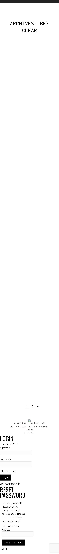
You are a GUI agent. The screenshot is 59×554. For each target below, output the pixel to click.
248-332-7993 (29, 433)
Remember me (9, 471)
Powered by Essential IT (40, 426)
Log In (5, 548)
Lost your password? (10, 483)
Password (5, 459)
